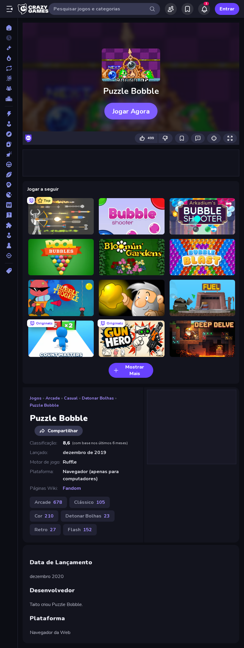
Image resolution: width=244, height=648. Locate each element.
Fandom (72, 488)
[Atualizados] (9, 68)
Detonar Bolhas (98, 398)
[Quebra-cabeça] (9, 225)
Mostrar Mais (134, 370)
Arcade (53, 398)
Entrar (227, 9)
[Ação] (9, 114)
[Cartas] (9, 144)
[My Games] (187, 9)
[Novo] (9, 48)
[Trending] (9, 58)
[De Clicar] (9, 154)
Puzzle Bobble (44, 405)
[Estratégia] (9, 185)
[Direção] (9, 164)
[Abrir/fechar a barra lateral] (9, 9)
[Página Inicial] (9, 28)
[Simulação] (9, 235)
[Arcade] (9, 124)
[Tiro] (9, 256)
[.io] (9, 195)
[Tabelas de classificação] (9, 99)
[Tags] (9, 271)
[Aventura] (9, 134)
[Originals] (9, 78)
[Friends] (171, 9)
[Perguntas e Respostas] (9, 215)
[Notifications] (204, 9)
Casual (71, 398)
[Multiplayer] (9, 88)
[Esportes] (9, 175)
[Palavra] (9, 205)
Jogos (35, 398)
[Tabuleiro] (9, 245)
